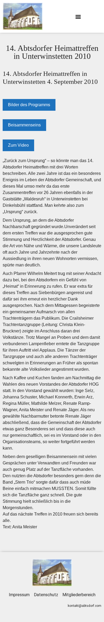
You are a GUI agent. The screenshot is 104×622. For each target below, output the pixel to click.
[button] (78, 16)
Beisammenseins (24, 125)
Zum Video (18, 145)
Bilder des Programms (29, 104)
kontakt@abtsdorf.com (84, 606)
